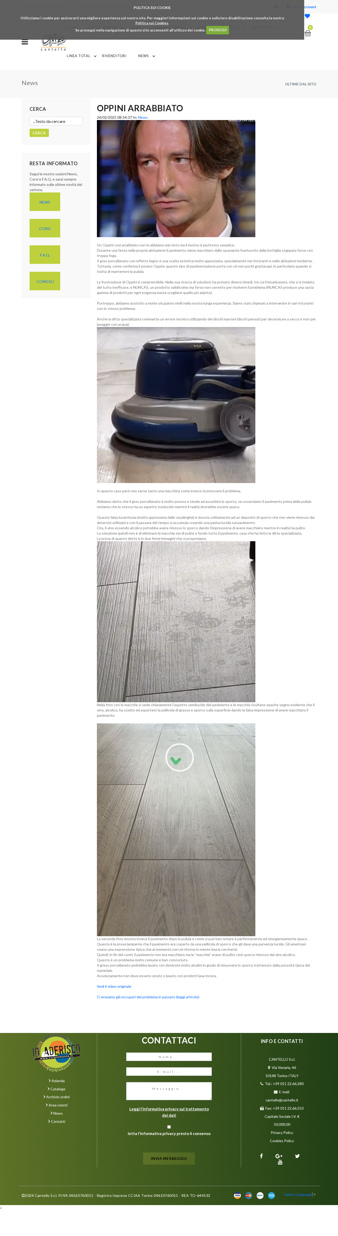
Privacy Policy (282, 1132)
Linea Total (78, 56)
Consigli (45, 281)
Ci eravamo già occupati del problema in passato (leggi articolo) (148, 997)
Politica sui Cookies (151, 23)
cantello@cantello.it (282, 1100)
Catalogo (57, 1089)
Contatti (58, 1121)
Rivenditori (114, 56)
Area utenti (58, 1105)
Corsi (45, 228)
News (143, 56)
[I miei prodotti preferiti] (307, 16)
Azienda (58, 1080)
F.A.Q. (45, 255)
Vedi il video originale (114, 986)
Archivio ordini (58, 1097)
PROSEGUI (218, 30)
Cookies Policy (282, 1140)
